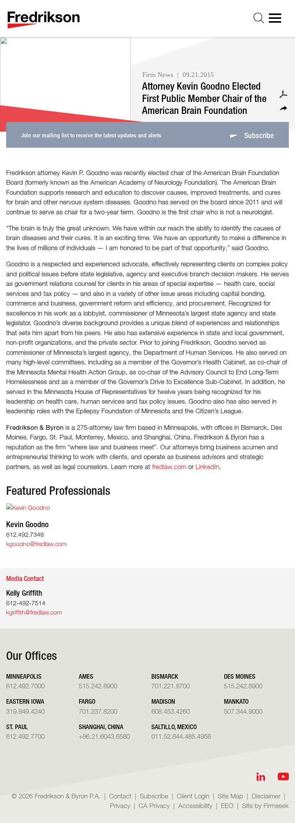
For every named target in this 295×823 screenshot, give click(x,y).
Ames (86, 676)
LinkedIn (207, 466)
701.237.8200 (98, 711)
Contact (120, 796)
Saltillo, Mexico (174, 727)
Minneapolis (23, 676)
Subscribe (154, 796)
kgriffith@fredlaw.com (34, 612)
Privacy (120, 805)
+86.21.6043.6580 (104, 736)
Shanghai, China (101, 727)
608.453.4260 (170, 711)
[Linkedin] (261, 777)
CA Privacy (154, 805)
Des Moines (239, 676)
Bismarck (164, 676)
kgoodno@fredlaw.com (36, 544)
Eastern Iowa (25, 701)
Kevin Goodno (27, 524)
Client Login (193, 796)
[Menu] (277, 20)
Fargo (87, 701)
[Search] (259, 18)
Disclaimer (266, 796)
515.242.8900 (98, 686)
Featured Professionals (58, 490)
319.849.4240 (25, 711)
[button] (283, 108)
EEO (227, 805)
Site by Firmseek (265, 805)
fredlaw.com (169, 466)
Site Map (230, 796)
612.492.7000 (25, 686)
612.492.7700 (25, 736)
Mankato (236, 701)
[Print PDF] (283, 94)
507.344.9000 (243, 711)
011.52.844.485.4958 (181, 736)
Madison (163, 701)
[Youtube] (283, 777)
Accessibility (195, 805)
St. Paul (17, 727)
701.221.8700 (170, 686)
